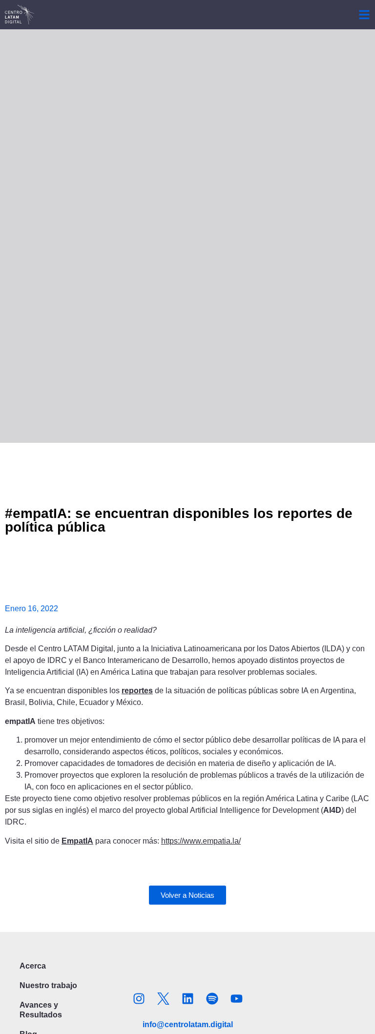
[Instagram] (138, 999)
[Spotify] (212, 999)
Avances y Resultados (41, 1010)
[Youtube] (236, 999)
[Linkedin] (187, 999)
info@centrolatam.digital (188, 1024)
